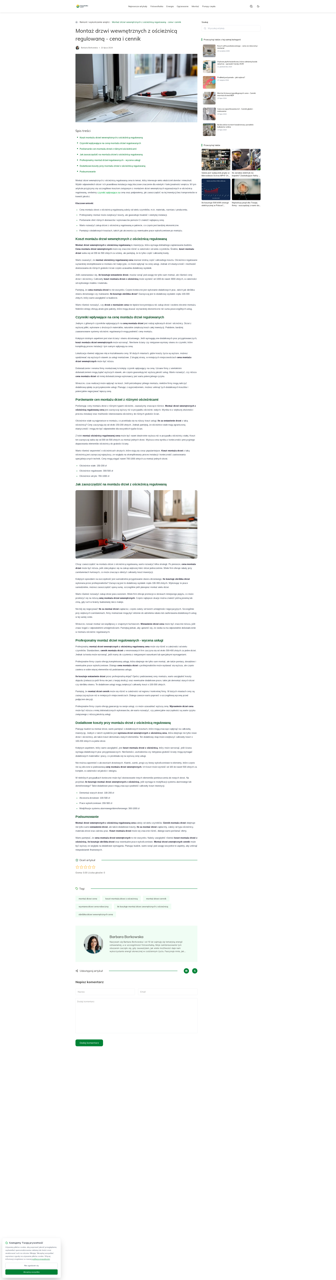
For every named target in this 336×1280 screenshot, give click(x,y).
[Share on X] (194, 970)
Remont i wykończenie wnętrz (95, 22)
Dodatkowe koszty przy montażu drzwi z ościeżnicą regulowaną (112, 166)
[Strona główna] (76, 22)
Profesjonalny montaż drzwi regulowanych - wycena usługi (110, 160)
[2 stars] (81, 867)
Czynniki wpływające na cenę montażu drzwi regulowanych (110, 143)
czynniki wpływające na (108, 192)
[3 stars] (85, 867)
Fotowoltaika (156, 6)
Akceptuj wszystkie (31, 1272)
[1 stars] (77, 867)
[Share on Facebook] (186, 970)
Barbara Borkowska (89, 48)
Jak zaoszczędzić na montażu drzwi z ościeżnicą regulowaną (111, 154)
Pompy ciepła (208, 6)
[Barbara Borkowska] (77, 48)
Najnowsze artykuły (137, 6)
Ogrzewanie (182, 6)
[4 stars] (89, 867)
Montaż (195, 6)
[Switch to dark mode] (258, 6)
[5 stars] (94, 867)
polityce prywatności (41, 1259)
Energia (170, 6)
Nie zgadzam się (31, 1265)
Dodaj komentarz (89, 1042)
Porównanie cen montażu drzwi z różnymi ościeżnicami (108, 149)
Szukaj (205, 22)
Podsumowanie (88, 171)
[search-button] (251, 6)
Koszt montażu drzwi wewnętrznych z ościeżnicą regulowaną (111, 137)
